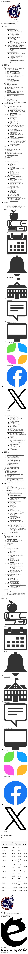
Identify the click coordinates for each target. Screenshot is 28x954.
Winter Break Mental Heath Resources (16, 207)
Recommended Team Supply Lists (18, 110)
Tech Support (10, 156)
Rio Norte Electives (14, 195)
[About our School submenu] (16, 29)
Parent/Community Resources (14, 106)
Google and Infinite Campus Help (15, 91)
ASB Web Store (13, 117)
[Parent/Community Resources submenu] (21, 106)
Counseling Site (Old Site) (13, 81)
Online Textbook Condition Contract (15, 94)
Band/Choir (12, 164)
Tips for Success (10, 79)
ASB (11, 163)
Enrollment (12, 118)
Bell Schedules (13, 39)
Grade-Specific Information (13, 138)
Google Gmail (13, 190)
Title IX (11, 58)
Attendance (12, 38)
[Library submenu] (8, 83)
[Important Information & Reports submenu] (23, 45)
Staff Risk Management (12, 155)
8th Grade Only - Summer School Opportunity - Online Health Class (18, 142)
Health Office (13, 119)
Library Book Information (13, 92)
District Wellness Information (13, 205)
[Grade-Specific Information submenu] (20, 197)
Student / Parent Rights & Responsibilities (16, 131)
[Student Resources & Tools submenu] (20, 574)
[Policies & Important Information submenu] (23, 125)
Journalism (12, 167)
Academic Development (12, 69)
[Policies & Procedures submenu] (17, 52)
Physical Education (14, 194)
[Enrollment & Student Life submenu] (20, 501)
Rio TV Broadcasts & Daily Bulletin (18, 42)
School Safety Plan (14, 57)
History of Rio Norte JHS (16, 31)
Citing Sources (10, 88)
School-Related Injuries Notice (17, 137)
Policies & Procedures (12, 52)
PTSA (11, 122)
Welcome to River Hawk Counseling (15, 68)
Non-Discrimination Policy (16, 56)
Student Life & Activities (12, 161)
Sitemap (11, 50)
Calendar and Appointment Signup (15, 87)
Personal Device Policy (15, 133)
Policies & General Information (14, 176)
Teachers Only (10, 77)
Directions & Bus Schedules (16, 44)
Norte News (9, 99)
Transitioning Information (13, 80)
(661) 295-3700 (8, 915)
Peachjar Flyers (13, 113)
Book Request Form (11, 86)
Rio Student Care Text (15, 184)
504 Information (13, 62)
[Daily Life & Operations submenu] (19, 37)
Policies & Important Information (14, 125)
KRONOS (9, 151)
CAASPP (12, 136)
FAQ (11, 107)
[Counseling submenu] (4, 67)
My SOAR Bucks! (14, 193)
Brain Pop (12, 188)
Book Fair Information (12, 84)
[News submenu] (4, 98)
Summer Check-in (14, 145)
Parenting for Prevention (15, 109)
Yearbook (12, 175)
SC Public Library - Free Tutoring (18, 111)
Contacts (9, 90)
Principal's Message (14, 34)
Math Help (12, 191)
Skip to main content (5, 1)
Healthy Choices (13, 129)
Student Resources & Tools (13, 187)
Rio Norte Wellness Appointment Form (16, 206)
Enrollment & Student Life (13, 114)
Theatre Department (14, 174)
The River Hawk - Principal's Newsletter (16, 102)
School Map (12, 35)
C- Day (14, 843)
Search (5, 209)
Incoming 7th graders (15, 144)
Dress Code (12, 178)
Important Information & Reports (14, 45)
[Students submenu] (4, 547)
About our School (11, 29)
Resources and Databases (13, 95)
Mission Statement (14, 30)
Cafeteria (12, 41)
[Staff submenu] (4, 148)
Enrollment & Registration (16, 46)
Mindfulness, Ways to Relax (13, 72)
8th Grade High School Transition (18, 140)
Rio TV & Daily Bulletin (12, 100)
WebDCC (9, 157)
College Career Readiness (13, 71)
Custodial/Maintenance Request (14, 149)
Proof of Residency (14, 121)
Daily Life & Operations (12, 37)
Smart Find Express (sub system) (14, 153)
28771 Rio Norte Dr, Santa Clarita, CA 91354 (11, 913)
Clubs (11, 165)
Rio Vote (12, 171)
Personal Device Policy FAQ (16, 134)
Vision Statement (14, 33)
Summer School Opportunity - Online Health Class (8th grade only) (15, 75)
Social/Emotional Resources (13, 73)
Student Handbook (14, 186)
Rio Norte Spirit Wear (15, 123)
